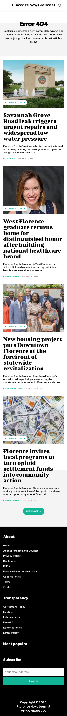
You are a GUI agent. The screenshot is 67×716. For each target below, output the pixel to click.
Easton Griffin (11, 276)
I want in (33, 681)
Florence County (15, 102)
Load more (32, 511)
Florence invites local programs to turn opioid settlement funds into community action (28, 466)
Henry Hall (9, 158)
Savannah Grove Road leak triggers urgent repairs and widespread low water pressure (30, 127)
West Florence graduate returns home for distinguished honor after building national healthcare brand (32, 239)
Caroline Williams (13, 388)
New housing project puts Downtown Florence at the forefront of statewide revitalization (32, 354)
